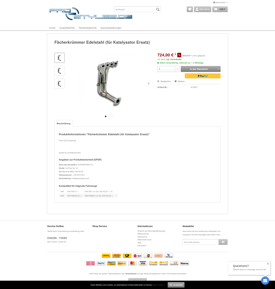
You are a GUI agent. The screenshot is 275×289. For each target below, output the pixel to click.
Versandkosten (131, 273)
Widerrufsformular (144, 239)
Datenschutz (142, 236)
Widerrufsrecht (143, 233)
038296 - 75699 (57, 238)
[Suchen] (158, 9)
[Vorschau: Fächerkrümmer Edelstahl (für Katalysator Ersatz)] (59, 58)
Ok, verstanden (176, 284)
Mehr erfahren (158, 285)
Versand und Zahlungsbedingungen (152, 231)
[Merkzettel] (190, 9)
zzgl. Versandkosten (174, 59)
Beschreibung (63, 123)
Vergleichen (165, 81)
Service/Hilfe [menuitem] (220, 2)
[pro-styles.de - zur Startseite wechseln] (92, 13)
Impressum (142, 245)
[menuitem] (137, 9)
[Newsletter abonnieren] (223, 242)
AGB (139, 242)
